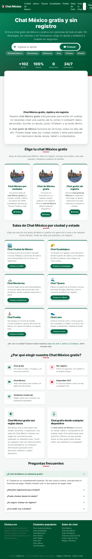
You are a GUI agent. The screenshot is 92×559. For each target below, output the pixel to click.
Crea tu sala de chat (70, 538)
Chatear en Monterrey (18, 300)
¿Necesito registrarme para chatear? (23, 490)
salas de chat (53, 343)
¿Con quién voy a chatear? (19, 509)
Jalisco (36, 3)
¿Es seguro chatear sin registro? (22, 502)
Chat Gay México (68, 531)
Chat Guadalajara (60, 249)
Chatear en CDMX (16, 266)
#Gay (59, 53)
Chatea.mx (20, 556)
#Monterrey (47, 53)
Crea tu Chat (80, 6)
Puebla (66, 3)
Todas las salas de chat (71, 536)
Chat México (11, 6)
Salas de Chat (73, 6)
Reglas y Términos (64, 556)
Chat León (56, 317)
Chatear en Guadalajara (62, 266)
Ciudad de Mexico (27, 6)
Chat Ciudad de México (20, 249)
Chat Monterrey (16, 283)
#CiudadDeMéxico (15, 53)
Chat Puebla (14, 317)
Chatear (71, 46)
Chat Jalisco (38, 543)
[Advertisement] (49, 93)
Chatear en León (59, 331)
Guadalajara (55, 3)
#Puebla (81, 53)
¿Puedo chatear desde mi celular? (22, 496)
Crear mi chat (77, 556)
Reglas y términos (69, 541)
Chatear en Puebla (17, 334)
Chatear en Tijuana (60, 297)
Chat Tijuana (58, 283)
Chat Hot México (68, 533)
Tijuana (44, 3)
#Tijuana (69, 53)
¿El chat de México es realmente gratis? (25, 474)
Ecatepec (74, 343)
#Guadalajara (32, 53)
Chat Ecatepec (39, 546)
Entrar (18, 212)
